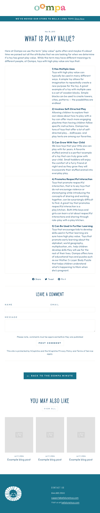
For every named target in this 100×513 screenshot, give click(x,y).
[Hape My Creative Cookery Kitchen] (27, 199)
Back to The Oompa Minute (51, 375)
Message (11, 317)
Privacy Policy (65, 351)
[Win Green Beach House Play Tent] (27, 122)
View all (50, 409)
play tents (57, 136)
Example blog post (19, 459)
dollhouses (75, 132)
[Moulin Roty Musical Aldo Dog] (27, 154)
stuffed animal (60, 152)
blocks (76, 92)
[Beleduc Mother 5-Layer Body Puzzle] (27, 248)
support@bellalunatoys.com (65, 497)
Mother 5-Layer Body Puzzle (75, 260)
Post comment (50, 343)
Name (9, 304)
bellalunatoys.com (70, 502)
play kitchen (59, 209)
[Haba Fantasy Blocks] (27, 86)
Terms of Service (85, 351)
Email (55, 304)
